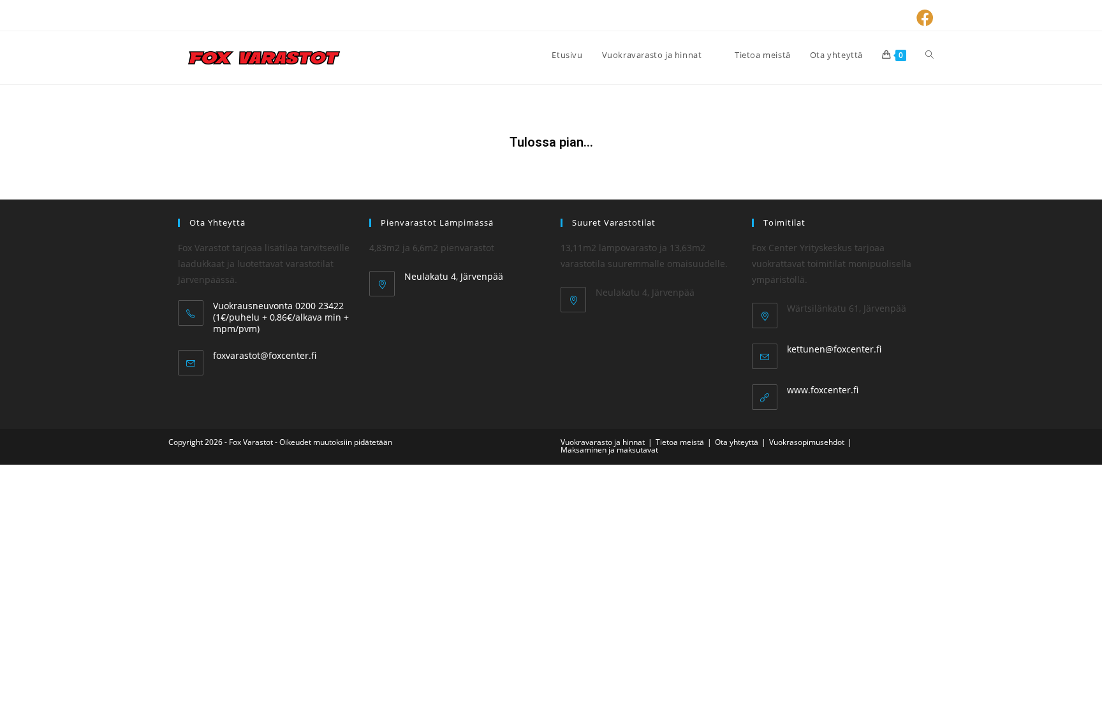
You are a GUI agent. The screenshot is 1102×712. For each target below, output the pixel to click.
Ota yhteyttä (736, 442)
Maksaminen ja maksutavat (609, 449)
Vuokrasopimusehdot (806, 442)
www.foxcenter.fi (822, 390)
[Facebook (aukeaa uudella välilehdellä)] (923, 17)
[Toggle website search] (929, 54)
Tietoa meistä (680, 442)
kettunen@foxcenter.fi (834, 349)
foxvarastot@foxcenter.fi (264, 355)
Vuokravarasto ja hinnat (603, 442)
